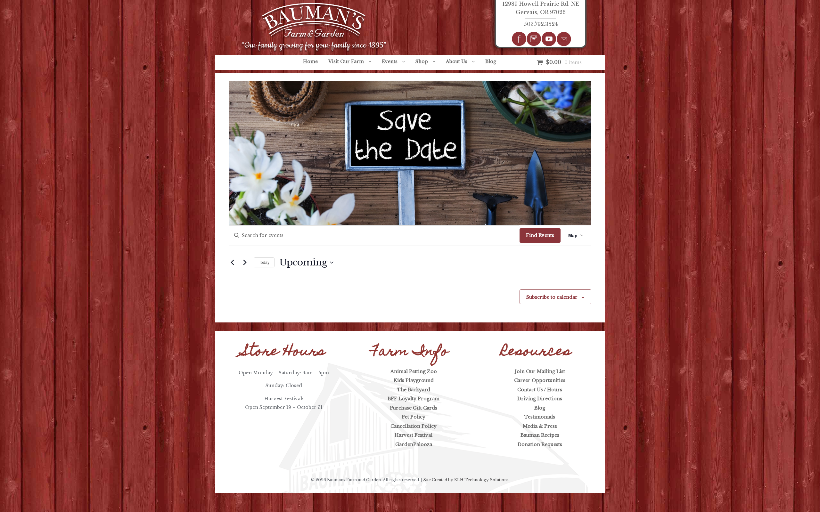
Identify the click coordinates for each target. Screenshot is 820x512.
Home (310, 61)
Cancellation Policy (413, 426)
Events (390, 61)
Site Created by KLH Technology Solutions (466, 479)
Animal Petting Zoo (413, 371)
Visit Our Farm (346, 61)
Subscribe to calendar (552, 297)
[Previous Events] (232, 262)
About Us (456, 61)
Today (264, 262)
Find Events (540, 235)
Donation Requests (540, 444)
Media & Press (540, 426)
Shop (421, 61)
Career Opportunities (539, 380)
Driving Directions (539, 399)
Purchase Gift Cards (413, 408)
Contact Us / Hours (539, 390)
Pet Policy (413, 417)
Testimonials (539, 417)
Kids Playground (414, 380)
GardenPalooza (413, 444)
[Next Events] (245, 262)
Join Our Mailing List (540, 371)
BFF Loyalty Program (413, 399)
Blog (490, 61)
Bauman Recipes (540, 435)
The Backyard (413, 390)
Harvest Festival (413, 435)
